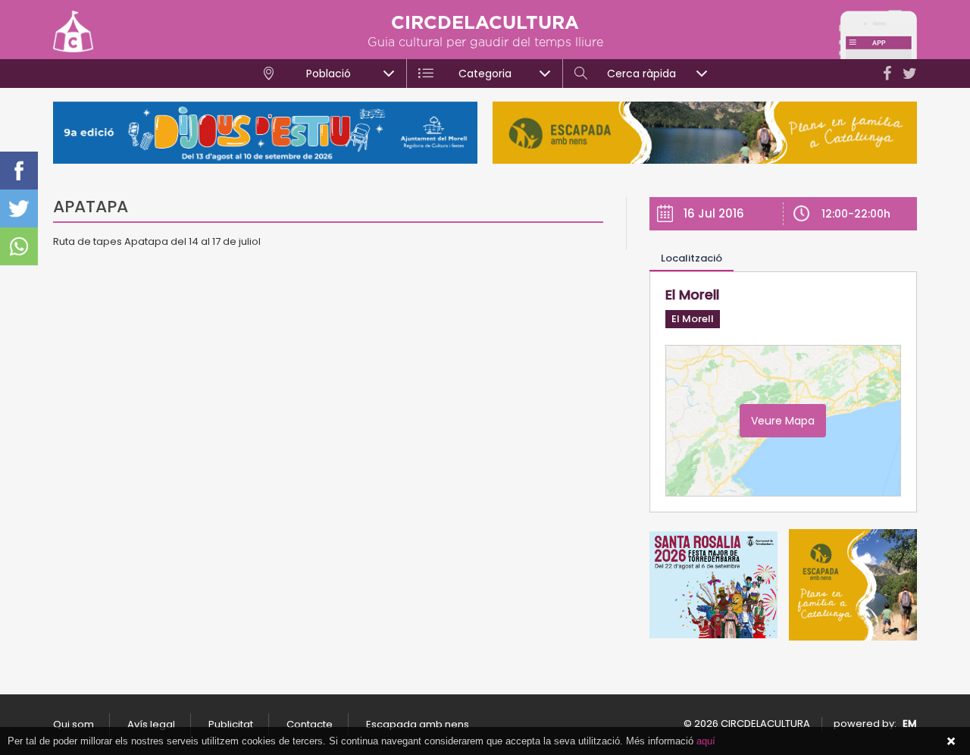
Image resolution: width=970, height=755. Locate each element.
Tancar (951, 741)
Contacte (309, 724)
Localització (691, 258)
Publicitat (230, 724)
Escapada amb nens (417, 724)
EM (910, 723)
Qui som (73, 724)
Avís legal (151, 724)
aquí (705, 741)
